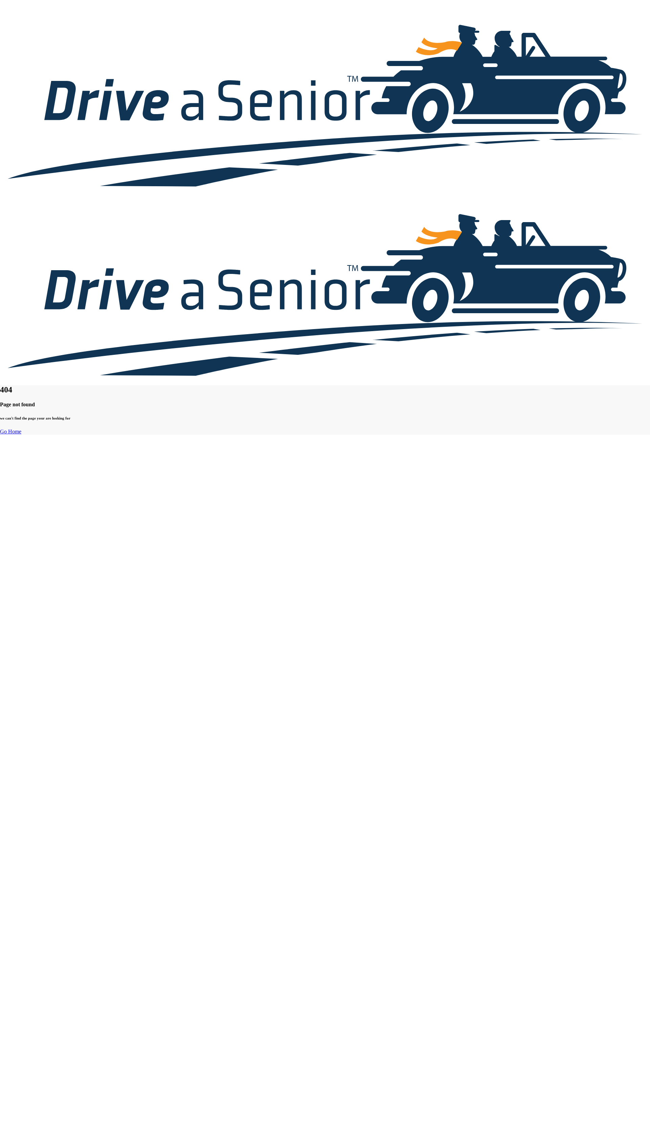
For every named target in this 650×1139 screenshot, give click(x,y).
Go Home (10, 431)
